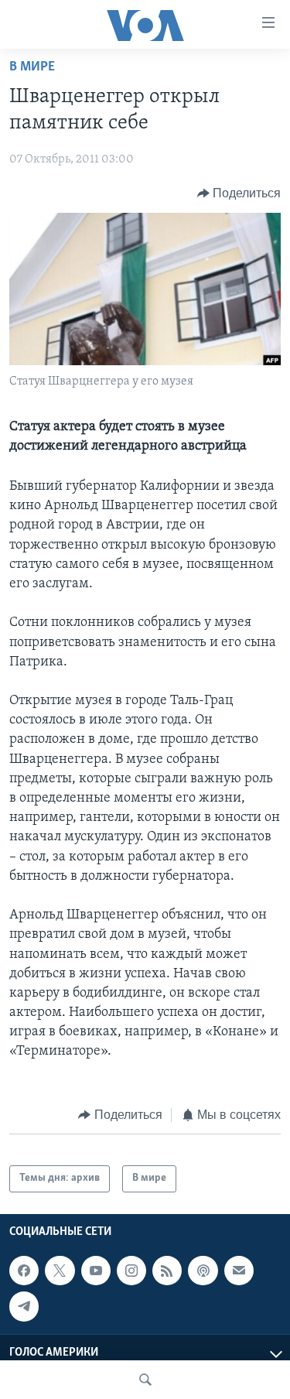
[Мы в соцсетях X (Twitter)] (59, 1270)
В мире (32, 67)
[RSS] (167, 1270)
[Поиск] (145, 1379)
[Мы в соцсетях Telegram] (24, 1306)
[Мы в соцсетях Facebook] (24, 1270)
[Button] (239, 193)
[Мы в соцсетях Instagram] (131, 1270)
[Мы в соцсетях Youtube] (96, 1270)
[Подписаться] (239, 1270)
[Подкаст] (202, 1270)
